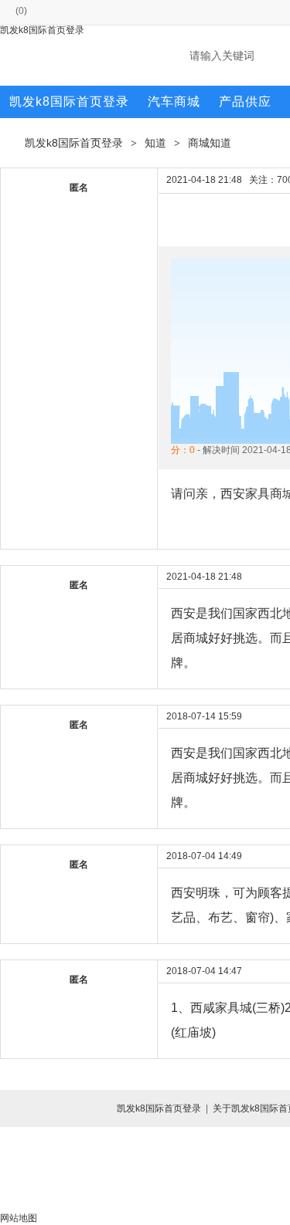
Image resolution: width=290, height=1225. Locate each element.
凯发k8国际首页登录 (42, 30)
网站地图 (18, 1218)
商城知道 (209, 143)
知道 (155, 143)
